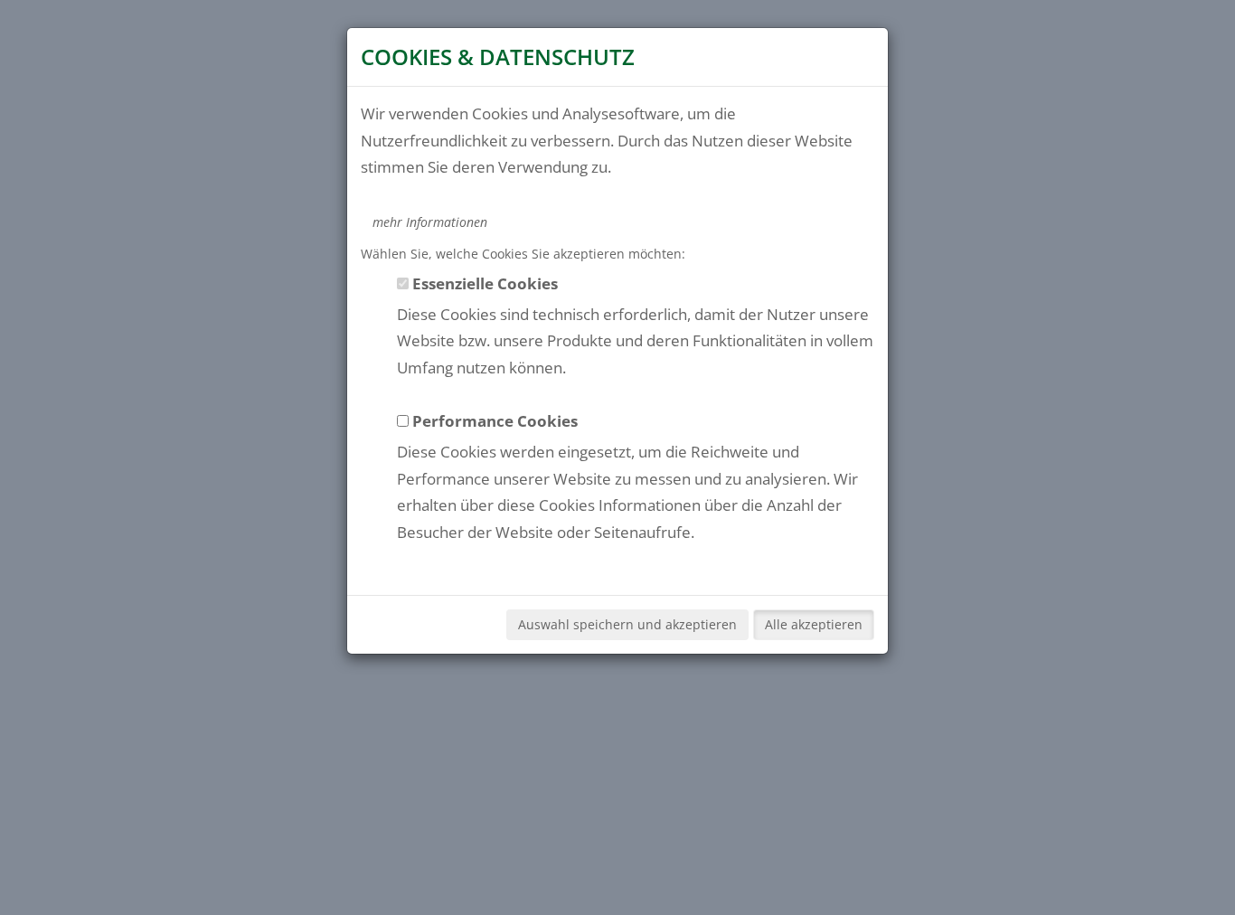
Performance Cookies (495, 420)
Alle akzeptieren (814, 624)
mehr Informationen (429, 222)
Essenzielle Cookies (485, 283)
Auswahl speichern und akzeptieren (627, 624)
